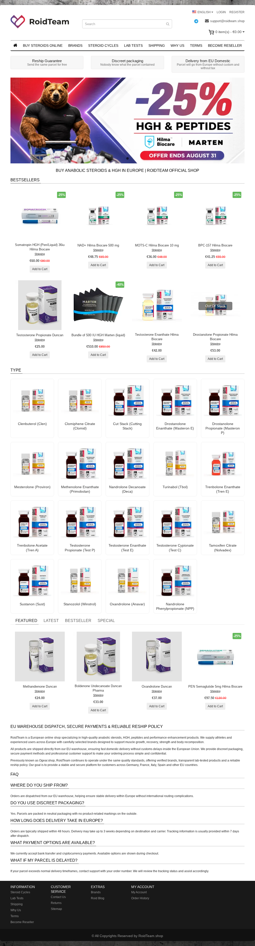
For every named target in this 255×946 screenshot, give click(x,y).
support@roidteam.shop (227, 21)
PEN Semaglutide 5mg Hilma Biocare (215, 686)
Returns (56, 903)
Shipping (156, 45)
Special (106, 620)
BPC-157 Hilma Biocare (215, 245)
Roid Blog (97, 898)
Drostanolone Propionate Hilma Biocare (215, 337)
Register (237, 12)
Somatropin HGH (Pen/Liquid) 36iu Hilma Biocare (39, 247)
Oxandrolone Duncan (157, 686)
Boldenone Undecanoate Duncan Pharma (98, 688)
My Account (139, 892)
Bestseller (78, 620)
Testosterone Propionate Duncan (39, 335)
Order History (140, 898)
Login (221, 12)
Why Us (177, 45)
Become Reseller (225, 45)
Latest (51, 620)
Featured (26, 620)
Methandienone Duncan (40, 686)
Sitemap (56, 909)
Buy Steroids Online (43, 45)
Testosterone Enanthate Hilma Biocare (157, 337)
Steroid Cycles (103, 45)
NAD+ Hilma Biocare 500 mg (98, 245)
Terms (196, 45)
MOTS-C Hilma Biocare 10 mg (157, 245)
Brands (75, 45)
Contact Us (58, 897)
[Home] (15, 45)
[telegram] (198, 21)
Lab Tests (133, 45)
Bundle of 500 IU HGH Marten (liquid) (98, 335)
